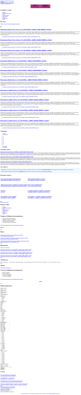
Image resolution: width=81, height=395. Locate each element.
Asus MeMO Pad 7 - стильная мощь (7, 378)
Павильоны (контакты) (7, 13)
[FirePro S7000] (4, 329)
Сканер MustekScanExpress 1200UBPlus (7, 375)
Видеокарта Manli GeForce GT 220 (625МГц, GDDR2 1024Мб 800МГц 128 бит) (23, 70)
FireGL (3, 314)
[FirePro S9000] (4, 330)
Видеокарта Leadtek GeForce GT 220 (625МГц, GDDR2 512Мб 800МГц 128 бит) (24, 90)
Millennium (4, 317)
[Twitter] (2, 167)
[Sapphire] (2, 309)
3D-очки (3, 191)
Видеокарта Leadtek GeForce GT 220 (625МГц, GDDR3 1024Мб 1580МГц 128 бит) (24, 99)
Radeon (3, 313)
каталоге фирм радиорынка (47, 171)
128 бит (3, 354)
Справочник (5, 18)
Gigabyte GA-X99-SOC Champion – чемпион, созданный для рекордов (13, 384)
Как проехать (5, 16)
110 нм (3, 339)
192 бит (3, 355)
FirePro (3, 315)
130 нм (3, 340)
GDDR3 (3, 346)
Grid (2, 316)
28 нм (3, 332)
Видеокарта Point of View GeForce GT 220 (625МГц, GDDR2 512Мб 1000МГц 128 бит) (25, 29)
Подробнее (21, 36)
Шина (1, 349)
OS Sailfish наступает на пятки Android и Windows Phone (11, 381)
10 (3, 137)
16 (3, 143)
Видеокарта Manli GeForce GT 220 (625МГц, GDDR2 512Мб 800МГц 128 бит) (23, 61)
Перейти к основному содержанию (7, 0)
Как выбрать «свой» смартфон (8, 197)
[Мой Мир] (4, 167)
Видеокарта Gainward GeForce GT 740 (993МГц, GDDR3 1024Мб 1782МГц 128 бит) (16, 151)
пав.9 (40, 281)
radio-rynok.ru (2, 388)
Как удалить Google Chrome (34, 186)
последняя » (5, 147)
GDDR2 (3, 345)
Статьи (4, 17)
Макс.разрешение (3, 292)
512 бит (3, 360)
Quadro (3, 319)
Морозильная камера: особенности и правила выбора (14, 186)
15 (3, 142)
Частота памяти (3, 288)
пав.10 (2, 227)
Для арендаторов (6, 15)
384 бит (3, 358)
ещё (1, 201)
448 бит (3, 359)
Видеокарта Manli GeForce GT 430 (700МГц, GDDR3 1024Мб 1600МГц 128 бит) (16, 161)
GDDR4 (3, 347)
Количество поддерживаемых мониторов (12, 23)
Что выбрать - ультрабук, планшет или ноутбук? (39, 197)
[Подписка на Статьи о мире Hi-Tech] (7, 386)
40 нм (3, 333)
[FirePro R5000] (4, 327)
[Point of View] (2, 310)
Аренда (1, 391)
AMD (3, 298)
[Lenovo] (2, 303)
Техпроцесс (2, 331)
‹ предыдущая (5, 134)
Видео (4, 19)
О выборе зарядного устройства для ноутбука (39, 191)
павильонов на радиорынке (5, 267)
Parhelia (3, 318)
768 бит (3, 361)
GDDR (3, 344)
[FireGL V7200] (4, 323)
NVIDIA (3, 297)
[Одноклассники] (3, 167)
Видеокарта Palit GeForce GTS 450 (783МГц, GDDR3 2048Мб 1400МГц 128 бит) (15, 256)
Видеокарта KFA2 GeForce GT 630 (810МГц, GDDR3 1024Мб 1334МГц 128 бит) (15, 250)
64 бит (3, 353)
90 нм (3, 338)
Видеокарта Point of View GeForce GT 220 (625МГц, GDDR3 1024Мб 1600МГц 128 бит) (26, 50)
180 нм (3, 342)
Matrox (3, 300)
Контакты (8, 388)
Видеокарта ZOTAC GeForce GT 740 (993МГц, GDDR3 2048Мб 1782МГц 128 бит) (16, 253)
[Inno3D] (2, 305)
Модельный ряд (3, 311)
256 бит (3, 356)
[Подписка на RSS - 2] (4, 202)
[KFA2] (2, 304)
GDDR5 (3, 348)
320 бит (3, 357)
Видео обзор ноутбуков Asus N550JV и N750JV (9, 239)
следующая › (5, 146)
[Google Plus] (7, 167)
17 (3, 144)
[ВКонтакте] (1, 167)
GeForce (3, 312)
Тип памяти (2, 343)
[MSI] (2, 308)
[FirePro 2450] (4, 325)
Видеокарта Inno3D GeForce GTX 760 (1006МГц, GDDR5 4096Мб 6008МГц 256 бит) (17, 156)
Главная (4, 12)
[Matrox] (2, 307)
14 (3, 141)
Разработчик (2, 296)
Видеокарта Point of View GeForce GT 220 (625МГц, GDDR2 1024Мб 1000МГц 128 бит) (26, 40)
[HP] (2, 306)
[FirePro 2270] (4, 324)
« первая (4, 133)
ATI (2, 299)
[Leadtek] (2, 302)
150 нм (3, 341)
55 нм (3, 334)
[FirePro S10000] (4, 328)
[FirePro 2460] (4, 326)
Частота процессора (4, 294)
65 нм (3, 335)
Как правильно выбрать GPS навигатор (10, 180)
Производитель (3, 301)
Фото (4, 14)
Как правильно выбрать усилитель (36, 180)
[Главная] (2, 1)
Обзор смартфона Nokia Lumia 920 (6, 236)
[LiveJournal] (5, 167)
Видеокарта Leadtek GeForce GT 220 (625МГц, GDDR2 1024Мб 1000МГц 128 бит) (24, 110)
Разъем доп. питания (4, 363)
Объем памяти (3, 290)
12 (3, 139)
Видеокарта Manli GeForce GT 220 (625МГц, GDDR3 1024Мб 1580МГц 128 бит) (24, 80)
